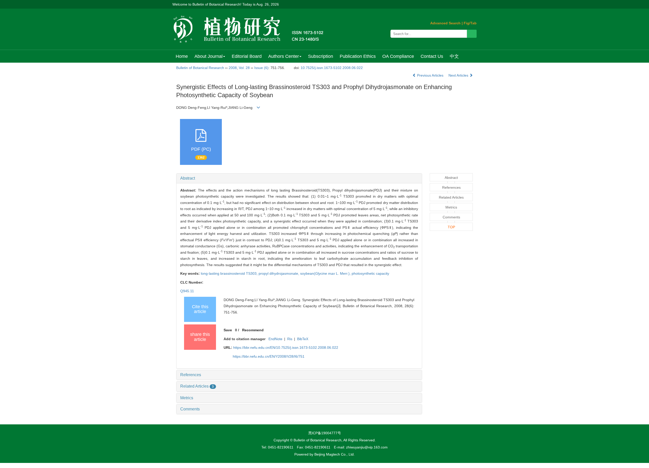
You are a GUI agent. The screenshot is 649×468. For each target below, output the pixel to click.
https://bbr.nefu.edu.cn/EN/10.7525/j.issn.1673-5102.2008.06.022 (285, 347)
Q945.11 (187, 291)
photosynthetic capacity (370, 273)
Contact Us (432, 56)
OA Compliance (398, 56)
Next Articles (458, 75)
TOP (451, 227)
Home (182, 56)
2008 (233, 68)
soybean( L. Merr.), (326, 273)
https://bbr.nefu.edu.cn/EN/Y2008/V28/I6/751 (268, 356)
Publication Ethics (358, 56)
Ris (289, 339)
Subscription (320, 56)
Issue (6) (261, 68)
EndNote (275, 339)
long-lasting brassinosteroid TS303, (230, 273)
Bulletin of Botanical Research (200, 68)
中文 (454, 56)
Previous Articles (430, 75)
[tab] (299, 178)
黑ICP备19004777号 (324, 433)
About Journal (208, 56)
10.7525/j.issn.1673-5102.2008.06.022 (332, 68)
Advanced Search (445, 23)
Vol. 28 (244, 68)
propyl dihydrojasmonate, (279, 273)
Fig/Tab (470, 23)
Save (228, 330)
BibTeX (302, 339)
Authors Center (283, 56)
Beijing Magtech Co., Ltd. (334, 454)
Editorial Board (247, 56)
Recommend (253, 330)
